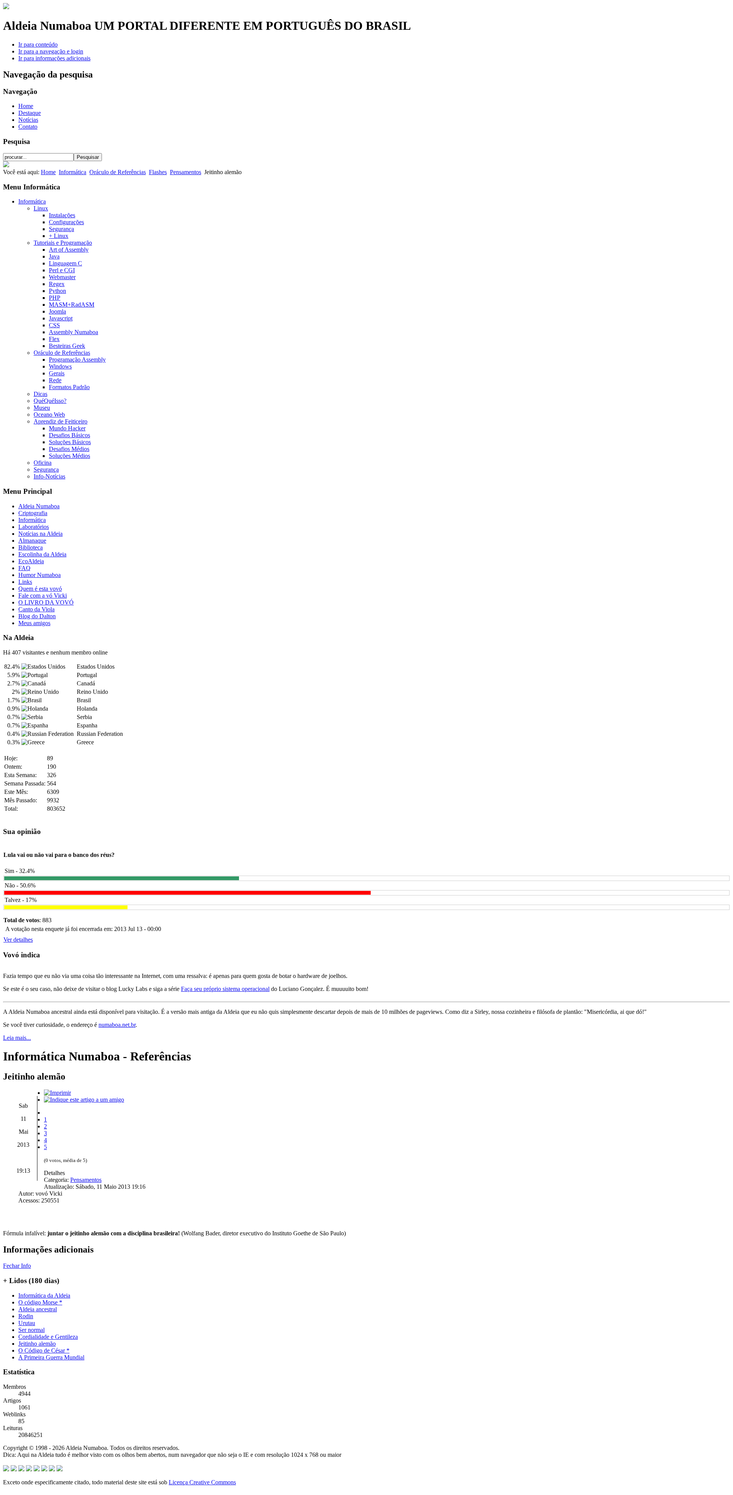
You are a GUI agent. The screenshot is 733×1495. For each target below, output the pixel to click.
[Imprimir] (57, 1092)
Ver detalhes (18, 939)
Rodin (25, 1316)
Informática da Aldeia (44, 1295)
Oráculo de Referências (117, 172)
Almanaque (32, 540)
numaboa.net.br (117, 1024)
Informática (72, 172)
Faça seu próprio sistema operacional (225, 989)
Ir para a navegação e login (50, 51)
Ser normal (31, 1330)
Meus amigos (34, 623)
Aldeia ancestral (37, 1309)
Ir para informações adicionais (54, 58)
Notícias (28, 119)
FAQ (24, 568)
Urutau (26, 1323)
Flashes (158, 172)
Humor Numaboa (39, 575)
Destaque (29, 113)
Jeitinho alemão (37, 1343)
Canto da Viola (36, 609)
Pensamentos (185, 172)
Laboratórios (33, 527)
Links (25, 582)
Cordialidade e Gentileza (48, 1336)
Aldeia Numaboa (39, 506)
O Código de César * (43, 1350)
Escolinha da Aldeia (42, 554)
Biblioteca (30, 547)
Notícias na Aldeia (40, 533)
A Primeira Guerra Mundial (51, 1357)
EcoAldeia (31, 561)
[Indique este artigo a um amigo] (84, 1099)
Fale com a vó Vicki (42, 595)
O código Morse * (40, 1302)
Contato (27, 126)
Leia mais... (17, 1037)
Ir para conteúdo (38, 44)
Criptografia (32, 513)
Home (25, 106)
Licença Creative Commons (202, 1482)
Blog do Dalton (37, 616)
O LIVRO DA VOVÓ (46, 602)
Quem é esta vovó (40, 588)
